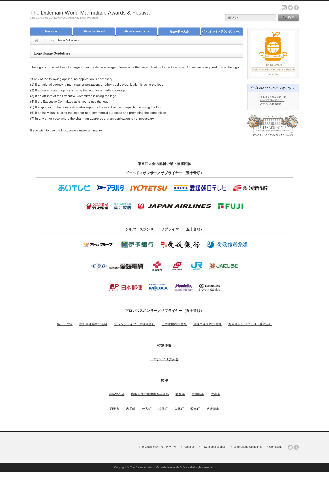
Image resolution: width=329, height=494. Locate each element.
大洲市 (215, 394)
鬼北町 (179, 409)
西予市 (114, 409)
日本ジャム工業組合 (164, 359)
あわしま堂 (65, 324)
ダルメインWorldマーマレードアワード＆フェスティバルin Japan (273, 100)
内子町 (130, 409)
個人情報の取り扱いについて (159, 447)
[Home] (37, 40)
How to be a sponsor (213, 446)
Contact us (275, 446)
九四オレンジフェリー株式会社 (250, 324)
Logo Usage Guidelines (247, 446)
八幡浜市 (213, 409)
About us (189, 446)
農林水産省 (116, 394)
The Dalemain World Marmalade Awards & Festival (90, 13)
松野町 (163, 409)
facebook (296, 7)
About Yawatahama (136, 31)
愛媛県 (180, 394)
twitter (290, 7)
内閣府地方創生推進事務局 (150, 394)
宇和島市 (198, 394)
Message (51, 31)
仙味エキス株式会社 (207, 324)
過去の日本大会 (179, 31)
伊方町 (147, 409)
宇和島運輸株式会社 (93, 324)
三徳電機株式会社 (174, 324)
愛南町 (195, 409)
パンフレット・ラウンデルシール (222, 31)
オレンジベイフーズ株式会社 (134, 324)
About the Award (94, 31)
